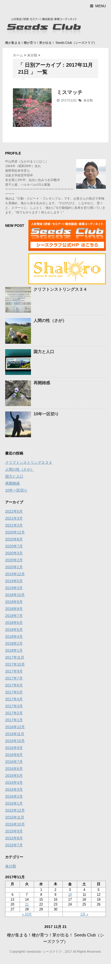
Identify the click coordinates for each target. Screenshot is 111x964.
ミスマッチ (70, 92)
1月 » (84, 914)
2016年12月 (15, 727)
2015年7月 (14, 845)
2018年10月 (15, 595)
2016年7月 (14, 762)
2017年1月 (14, 720)
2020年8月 (14, 539)
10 (70, 895)
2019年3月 (14, 588)
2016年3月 (14, 789)
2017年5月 (14, 692)
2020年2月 (14, 560)
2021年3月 (14, 518)
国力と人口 (44, 351)
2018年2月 (14, 643)
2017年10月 (15, 664)
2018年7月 (14, 616)
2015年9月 (14, 831)
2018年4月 (14, 636)
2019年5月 (14, 581)
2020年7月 (14, 546)
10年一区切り (46, 414)
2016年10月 (15, 741)
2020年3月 (14, 553)
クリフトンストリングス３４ (60, 289)
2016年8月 (14, 755)
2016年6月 (14, 769)
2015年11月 (14, 817)
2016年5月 (14, 775)
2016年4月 (14, 782)
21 (27, 904)
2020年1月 (14, 567)
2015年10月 (15, 824)
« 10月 (27, 914)
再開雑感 (42, 383)
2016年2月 (14, 796)
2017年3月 (14, 706)
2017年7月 (14, 678)
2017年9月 (14, 671)
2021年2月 (14, 525)
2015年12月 (15, 810)
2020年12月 (15, 532)
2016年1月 (14, 803)
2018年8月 (14, 609)
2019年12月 (15, 574)
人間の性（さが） (50, 320)
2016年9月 (14, 748)
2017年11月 (14, 657)
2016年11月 (14, 734)
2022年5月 (14, 511)
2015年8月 (14, 838)
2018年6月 (14, 623)
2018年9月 (14, 602)
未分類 (88, 100)
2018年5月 (14, 629)
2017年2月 (14, 713)
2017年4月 (14, 699)
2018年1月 (14, 650)
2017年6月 (14, 685)
